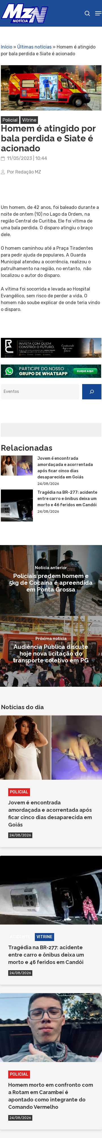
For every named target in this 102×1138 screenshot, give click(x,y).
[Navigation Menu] (98, 13)
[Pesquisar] (91, 391)
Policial (10, 120)
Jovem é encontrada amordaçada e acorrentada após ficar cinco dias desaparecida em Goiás (65, 468)
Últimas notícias (34, 47)
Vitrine (29, 120)
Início (6, 47)
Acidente (20, 936)
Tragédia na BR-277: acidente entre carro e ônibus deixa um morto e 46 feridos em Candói (67, 498)
